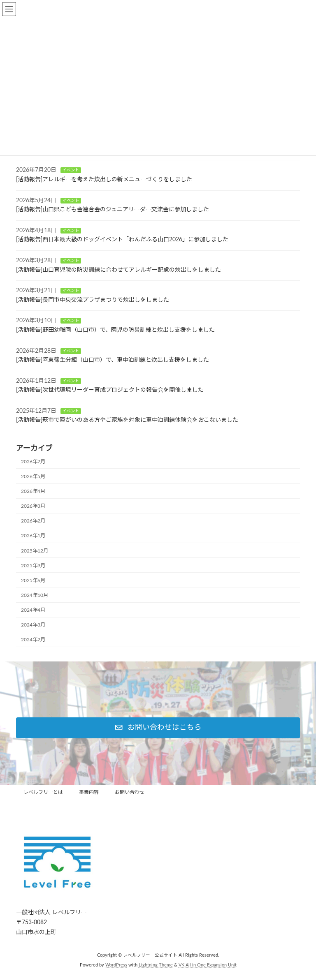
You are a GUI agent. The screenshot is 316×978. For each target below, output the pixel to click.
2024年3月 (33, 624)
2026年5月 (33, 476)
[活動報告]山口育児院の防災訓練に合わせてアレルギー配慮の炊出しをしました (118, 270)
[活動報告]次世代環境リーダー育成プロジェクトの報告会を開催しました (110, 390)
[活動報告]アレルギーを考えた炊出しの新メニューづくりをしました (104, 180)
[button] (158, 727)
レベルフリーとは (43, 792)
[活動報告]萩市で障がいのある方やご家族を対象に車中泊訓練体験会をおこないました (127, 420)
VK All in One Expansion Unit (208, 965)
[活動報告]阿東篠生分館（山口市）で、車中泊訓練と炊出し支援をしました (112, 360)
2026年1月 (33, 535)
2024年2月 (33, 639)
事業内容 (89, 792)
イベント (71, 170)
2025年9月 (33, 565)
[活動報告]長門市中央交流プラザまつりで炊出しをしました (92, 300)
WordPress (116, 965)
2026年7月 (33, 461)
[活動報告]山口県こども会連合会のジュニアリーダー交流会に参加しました (112, 210)
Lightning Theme (156, 965)
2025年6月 (33, 580)
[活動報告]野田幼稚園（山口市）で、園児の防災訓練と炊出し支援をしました (115, 330)
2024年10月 (34, 595)
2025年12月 (34, 550)
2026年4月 (33, 491)
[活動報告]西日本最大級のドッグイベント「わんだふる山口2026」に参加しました (122, 240)
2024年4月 (33, 610)
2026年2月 (33, 520)
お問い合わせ (129, 792)
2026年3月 (33, 506)
